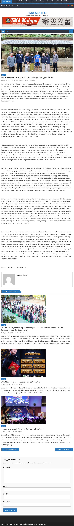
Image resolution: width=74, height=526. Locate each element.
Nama (5, 486)
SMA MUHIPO (37, 13)
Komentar (7, 467)
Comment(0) (30, 80)
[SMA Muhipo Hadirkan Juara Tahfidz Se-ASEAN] (37, 363)
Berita (3, 75)
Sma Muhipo (19, 80)
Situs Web (6, 502)
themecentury (42, 524)
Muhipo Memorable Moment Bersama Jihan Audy (22, 429)
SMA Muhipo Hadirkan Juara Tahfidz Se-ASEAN (21, 382)
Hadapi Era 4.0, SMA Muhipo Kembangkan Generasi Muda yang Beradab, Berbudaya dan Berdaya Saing (32, 329)
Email (5, 494)
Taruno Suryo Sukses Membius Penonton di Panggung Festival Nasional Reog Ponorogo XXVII (64, 450)
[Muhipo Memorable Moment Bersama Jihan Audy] (37, 410)
